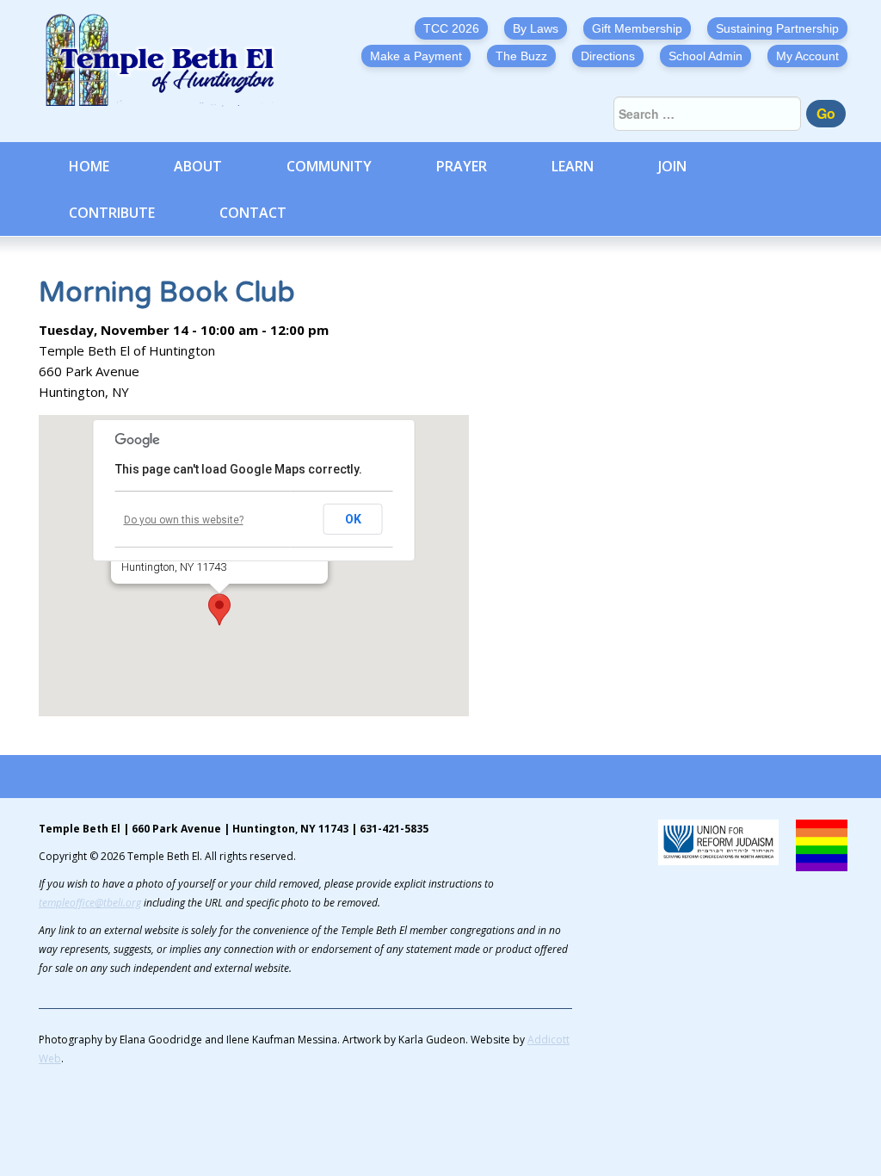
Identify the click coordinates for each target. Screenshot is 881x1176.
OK (353, 519)
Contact (252, 212)
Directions (608, 56)
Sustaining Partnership (777, 28)
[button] (219, 609)
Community (329, 166)
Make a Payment (416, 56)
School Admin (705, 56)
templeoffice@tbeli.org (90, 902)
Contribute (112, 212)
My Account (807, 56)
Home (89, 166)
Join (672, 166)
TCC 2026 (451, 28)
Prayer (461, 166)
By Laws (535, 28)
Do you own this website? (183, 520)
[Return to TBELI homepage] (168, 60)
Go (825, 113)
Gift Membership (637, 28)
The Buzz (521, 56)
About (198, 166)
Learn (572, 166)
